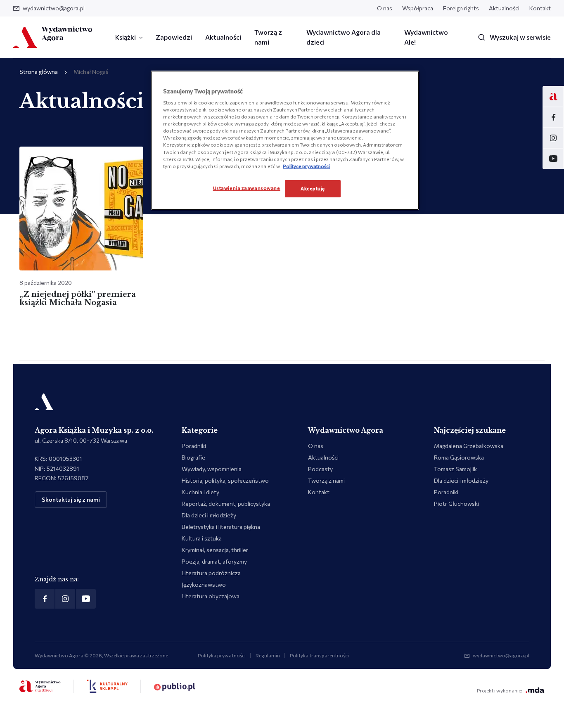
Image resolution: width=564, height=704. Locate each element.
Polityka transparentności (319, 655)
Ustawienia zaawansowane (246, 188)
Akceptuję (313, 188)
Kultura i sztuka (202, 538)
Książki (125, 37)
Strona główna (38, 71)
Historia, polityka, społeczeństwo (225, 480)
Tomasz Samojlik (455, 468)
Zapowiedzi (174, 37)
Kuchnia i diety (200, 491)
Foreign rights (461, 8)
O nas (384, 8)
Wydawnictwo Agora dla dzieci (343, 37)
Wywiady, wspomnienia (212, 468)
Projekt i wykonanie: (499, 690)
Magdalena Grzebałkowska (468, 445)
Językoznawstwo (204, 584)
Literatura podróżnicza (211, 572)
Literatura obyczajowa (210, 596)
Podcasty (320, 468)
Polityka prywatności (222, 655)
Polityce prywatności (306, 166)
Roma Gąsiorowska (459, 457)
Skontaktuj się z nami (71, 499)
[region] (285, 140)
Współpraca (417, 8)
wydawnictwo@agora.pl (54, 8)
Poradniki (194, 445)
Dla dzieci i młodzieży (209, 515)
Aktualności (504, 8)
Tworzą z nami (268, 37)
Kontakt (540, 8)
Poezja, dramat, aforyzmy (214, 561)
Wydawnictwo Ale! (426, 37)
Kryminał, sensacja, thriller (215, 549)
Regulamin (268, 655)
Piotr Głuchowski (456, 503)
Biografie (193, 457)
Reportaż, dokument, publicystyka (226, 503)
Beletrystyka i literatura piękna (221, 526)
